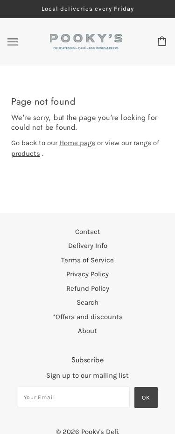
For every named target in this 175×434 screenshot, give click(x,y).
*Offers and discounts (88, 317)
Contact (87, 231)
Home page (77, 143)
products (25, 153)
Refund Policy (87, 288)
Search (87, 302)
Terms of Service (87, 260)
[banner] (86, 41)
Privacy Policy (87, 274)
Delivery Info (87, 245)
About (87, 331)
